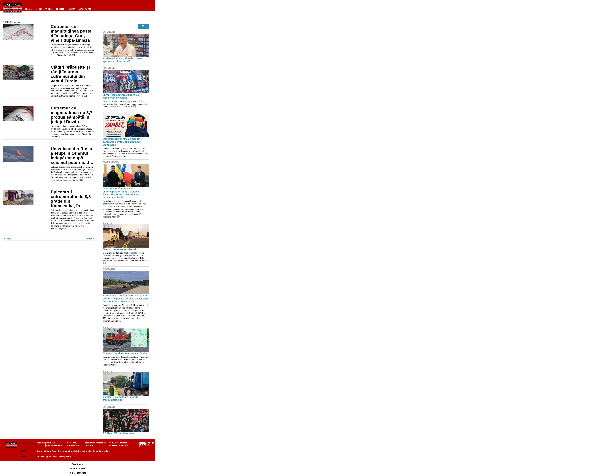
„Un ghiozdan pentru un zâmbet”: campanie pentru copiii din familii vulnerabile (122, 142)
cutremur (18, 22)
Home (28, 9)
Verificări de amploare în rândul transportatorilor (121, 398)
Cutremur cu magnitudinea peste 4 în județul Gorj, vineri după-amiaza (71, 33)
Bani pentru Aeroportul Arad (119, 249)
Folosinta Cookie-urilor (73, 444)
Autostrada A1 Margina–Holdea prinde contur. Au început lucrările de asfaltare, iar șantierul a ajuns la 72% (126, 298)
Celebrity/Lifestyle (101, 451)
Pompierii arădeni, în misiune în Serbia (125, 353)
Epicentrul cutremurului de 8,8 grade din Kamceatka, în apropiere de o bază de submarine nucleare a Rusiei (71, 199)
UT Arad (109, 32)
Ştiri (39, 9)
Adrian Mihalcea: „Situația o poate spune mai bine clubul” (122, 60)
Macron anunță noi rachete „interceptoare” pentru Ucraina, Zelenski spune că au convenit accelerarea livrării (121, 193)
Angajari (85, 9)
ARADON (7, 22)
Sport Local (51, 457)
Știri (23, 451)
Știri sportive (65, 457)
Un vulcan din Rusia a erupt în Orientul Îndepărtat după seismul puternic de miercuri (71, 155)
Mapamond (111, 162)
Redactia (41, 443)
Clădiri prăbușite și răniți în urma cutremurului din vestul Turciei (70, 74)
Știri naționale (84, 451)
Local (107, 112)
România (109, 269)
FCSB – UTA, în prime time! (118, 433)
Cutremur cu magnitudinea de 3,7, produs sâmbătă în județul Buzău (72, 115)
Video (49, 9)
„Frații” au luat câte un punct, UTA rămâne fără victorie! (122, 96)
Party (72, 9)
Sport (60, 9)
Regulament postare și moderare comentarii (118, 444)
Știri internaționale (67, 451)
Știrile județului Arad (46, 451)
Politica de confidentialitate (54, 444)
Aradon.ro (26, 443)
